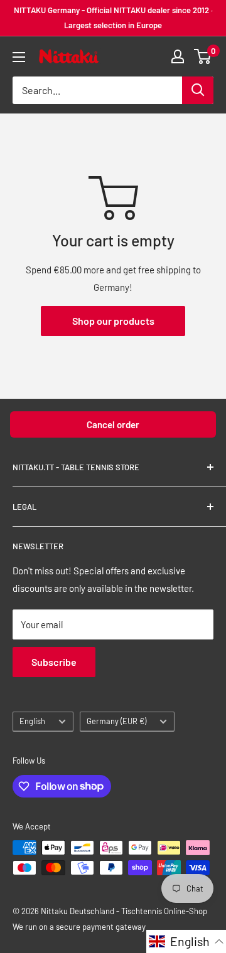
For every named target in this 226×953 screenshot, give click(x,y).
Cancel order (113, 424)
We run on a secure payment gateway (79, 927)
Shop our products (113, 321)
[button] (186, 941)
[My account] (177, 56)
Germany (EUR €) (116, 721)
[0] (203, 56)
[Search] (197, 90)
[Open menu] (19, 57)
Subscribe (54, 662)
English (32, 721)
